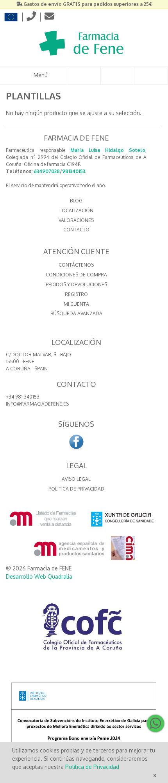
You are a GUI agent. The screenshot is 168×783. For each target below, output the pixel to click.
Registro (76, 294)
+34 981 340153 (22, 397)
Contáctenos (76, 265)
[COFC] (84, 629)
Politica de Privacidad (76, 489)
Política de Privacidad (92, 766)
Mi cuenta (76, 304)
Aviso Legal (76, 479)
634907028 (47, 171)
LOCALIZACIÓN (76, 210)
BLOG (76, 201)
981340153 (73, 171)
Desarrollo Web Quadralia (39, 576)
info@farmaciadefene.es (37, 404)
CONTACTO (76, 230)
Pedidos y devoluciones (76, 284)
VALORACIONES (76, 220)
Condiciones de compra (76, 275)
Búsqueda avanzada (76, 313)
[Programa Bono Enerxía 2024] (84, 727)
